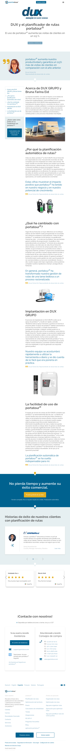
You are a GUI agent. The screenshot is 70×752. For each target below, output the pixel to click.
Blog (27, 725)
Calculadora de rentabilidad (34, 708)
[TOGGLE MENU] (63, 2)
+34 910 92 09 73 (52, 641)
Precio (27, 705)
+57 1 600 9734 (51, 649)
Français (27, 685)
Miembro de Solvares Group (13, 745)
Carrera (7, 713)
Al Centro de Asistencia (19, 643)
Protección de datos (10, 742)
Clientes (7, 709)
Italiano (33, 685)
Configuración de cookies (47, 742)
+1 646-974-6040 (52, 653)
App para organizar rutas (54, 705)
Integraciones (29, 715)
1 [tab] (33, 559)
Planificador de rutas (32, 699)
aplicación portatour (32, 728)
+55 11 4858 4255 (52, 651)
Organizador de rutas (53, 699)
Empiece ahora (41, 2)
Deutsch (7, 685)
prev (27, 559)
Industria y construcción (35, 43)
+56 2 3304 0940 (52, 646)
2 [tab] (35, 559)
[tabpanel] (35, 540)
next (43, 559)
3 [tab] (36, 559)
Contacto (8, 719)
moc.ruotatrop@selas (51, 659)
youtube (62, 685)
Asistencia (8, 726)
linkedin (64, 685)
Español (20, 685)
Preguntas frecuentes (32, 721)
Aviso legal (36, 742)
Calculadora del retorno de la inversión (14, 133)
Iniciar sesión (45, 735)
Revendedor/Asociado (12, 716)
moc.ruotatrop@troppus (21, 649)
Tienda (27, 712)
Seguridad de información (24, 742)
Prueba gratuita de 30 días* (35, 495)
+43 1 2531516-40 (52, 656)
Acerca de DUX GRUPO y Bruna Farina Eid (14, 91)
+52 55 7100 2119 (52, 644)
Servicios (8, 722)
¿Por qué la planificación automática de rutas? (14, 97)
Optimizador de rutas (53, 702)
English (14, 685)
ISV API (27, 718)
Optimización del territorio (33, 702)
